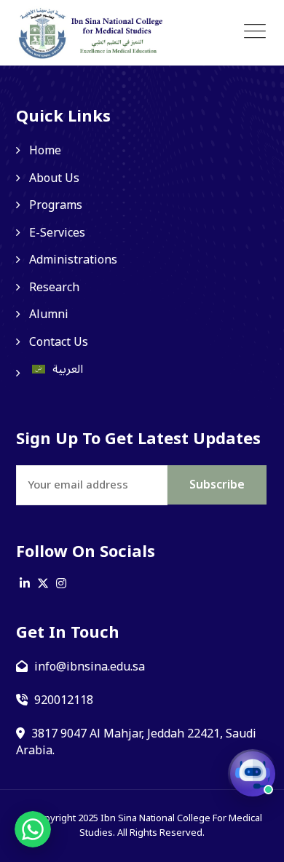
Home (45, 150)
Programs (55, 205)
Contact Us (58, 342)
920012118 (63, 700)
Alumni (48, 314)
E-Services (57, 233)
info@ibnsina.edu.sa (89, 667)
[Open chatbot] (252, 773)
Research (54, 287)
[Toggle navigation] (255, 31)
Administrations (73, 260)
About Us (54, 178)
